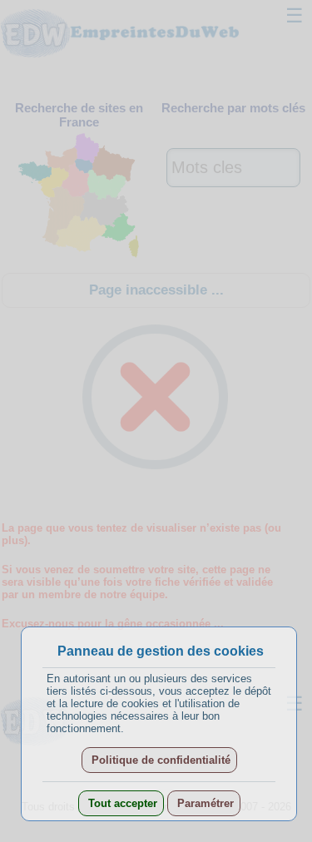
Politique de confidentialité (159, 760)
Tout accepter (121, 803)
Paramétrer (204, 803)
